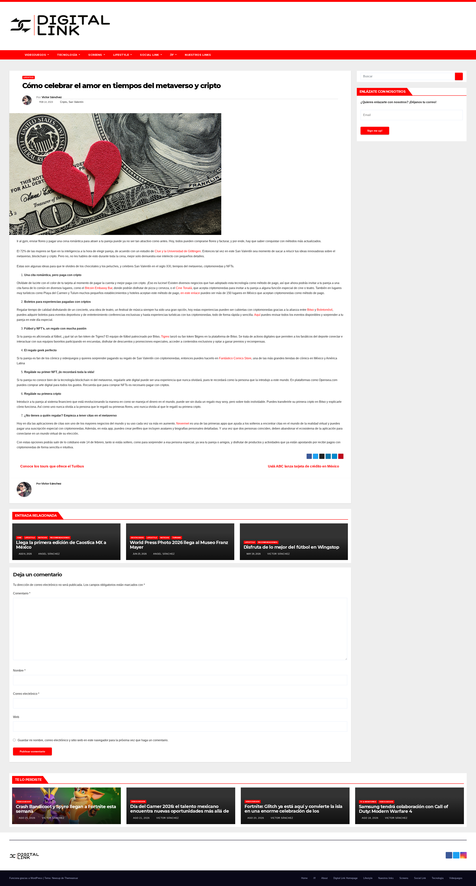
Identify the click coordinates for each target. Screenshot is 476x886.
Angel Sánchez (49, 554)
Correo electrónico (26, 693)
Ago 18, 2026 (370, 818)
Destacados (137, 538)
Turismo (176, 538)
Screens (95, 55)
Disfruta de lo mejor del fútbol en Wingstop (291, 547)
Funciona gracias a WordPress (26, 878)
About (324, 878)
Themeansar (71, 878)
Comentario (21, 593)
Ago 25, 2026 (27, 818)
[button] (465, 54)
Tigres (165, 336)
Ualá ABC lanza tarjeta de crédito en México (304, 466)
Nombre (19, 670)
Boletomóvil (324, 309)
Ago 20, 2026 (255, 818)
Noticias (42, 538)
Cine (19, 538)
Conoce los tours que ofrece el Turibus (52, 466)
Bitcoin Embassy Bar (98, 288)
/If (172, 55)
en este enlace (190, 293)
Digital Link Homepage (345, 878)
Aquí (257, 314)
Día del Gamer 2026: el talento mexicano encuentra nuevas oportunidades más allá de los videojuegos (179, 811)
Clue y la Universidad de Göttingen (178, 251)
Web (16, 717)
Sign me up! (374, 130)
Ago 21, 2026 (141, 818)
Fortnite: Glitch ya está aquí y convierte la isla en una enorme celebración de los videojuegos (293, 811)
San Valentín (76, 101)
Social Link (150, 55)
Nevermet (182, 423)
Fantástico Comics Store (235, 358)
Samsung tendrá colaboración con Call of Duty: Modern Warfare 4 (403, 809)
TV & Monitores (368, 802)
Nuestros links (198, 55)
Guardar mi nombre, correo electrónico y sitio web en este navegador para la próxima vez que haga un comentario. (93, 740)
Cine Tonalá (184, 288)
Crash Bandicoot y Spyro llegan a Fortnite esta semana (66, 809)
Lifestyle (121, 55)
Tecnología (67, 55)
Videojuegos (36, 55)
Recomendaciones (60, 538)
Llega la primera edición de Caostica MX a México (61, 545)
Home (304, 878)
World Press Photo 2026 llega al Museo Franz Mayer (179, 545)
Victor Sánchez (52, 97)
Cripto (63, 101)
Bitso (310, 309)
